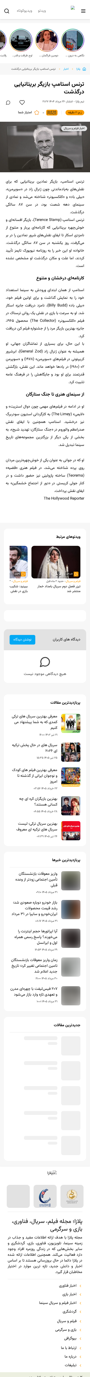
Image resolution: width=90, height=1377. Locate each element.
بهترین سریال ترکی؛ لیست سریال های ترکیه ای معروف (36, 827)
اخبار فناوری (68, 1297)
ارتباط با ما (69, 1360)
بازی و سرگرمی (66, 1341)
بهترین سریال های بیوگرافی (36, 1150)
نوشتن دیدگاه (22, 639)
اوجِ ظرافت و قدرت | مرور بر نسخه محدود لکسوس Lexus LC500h (22, 56)
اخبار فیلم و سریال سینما (58, 1315)
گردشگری (70, 1323)
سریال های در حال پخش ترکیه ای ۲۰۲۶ (34, 748)
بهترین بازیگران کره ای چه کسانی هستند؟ (38, 802)
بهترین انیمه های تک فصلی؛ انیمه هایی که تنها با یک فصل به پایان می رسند (35, 1127)
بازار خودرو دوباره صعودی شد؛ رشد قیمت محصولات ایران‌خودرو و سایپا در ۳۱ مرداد (34, 908)
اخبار (66, 69)
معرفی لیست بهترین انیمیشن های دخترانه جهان (34, 1071)
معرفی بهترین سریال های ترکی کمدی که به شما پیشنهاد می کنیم (34, 722)
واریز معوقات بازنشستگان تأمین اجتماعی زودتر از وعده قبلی (36, 879)
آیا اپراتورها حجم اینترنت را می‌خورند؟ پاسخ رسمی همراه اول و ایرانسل (35, 937)
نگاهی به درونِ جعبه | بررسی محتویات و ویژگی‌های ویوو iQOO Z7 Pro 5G (74, 56)
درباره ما (71, 1368)
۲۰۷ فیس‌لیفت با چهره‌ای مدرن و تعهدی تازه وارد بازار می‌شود (33, 992)
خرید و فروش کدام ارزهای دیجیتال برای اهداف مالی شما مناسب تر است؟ (34, 1045)
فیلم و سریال (73, 581)
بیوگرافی (70, 1350)
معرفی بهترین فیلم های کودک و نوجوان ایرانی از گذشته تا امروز (34, 776)
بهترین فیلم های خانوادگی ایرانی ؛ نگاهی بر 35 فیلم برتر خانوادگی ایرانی (35, 1098)
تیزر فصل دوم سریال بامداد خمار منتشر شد (58, 589)
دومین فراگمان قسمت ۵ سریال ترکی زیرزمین (48, 56)
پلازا (78, 69)
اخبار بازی (69, 1306)
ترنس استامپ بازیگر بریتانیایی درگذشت (33, 69)
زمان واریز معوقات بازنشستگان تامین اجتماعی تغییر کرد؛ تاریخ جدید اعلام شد (34, 966)
